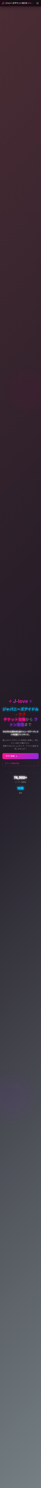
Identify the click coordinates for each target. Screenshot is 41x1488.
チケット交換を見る (12, 763)
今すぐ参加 (10, 756)
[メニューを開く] (37, 3)
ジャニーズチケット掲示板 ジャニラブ (20, 3)
